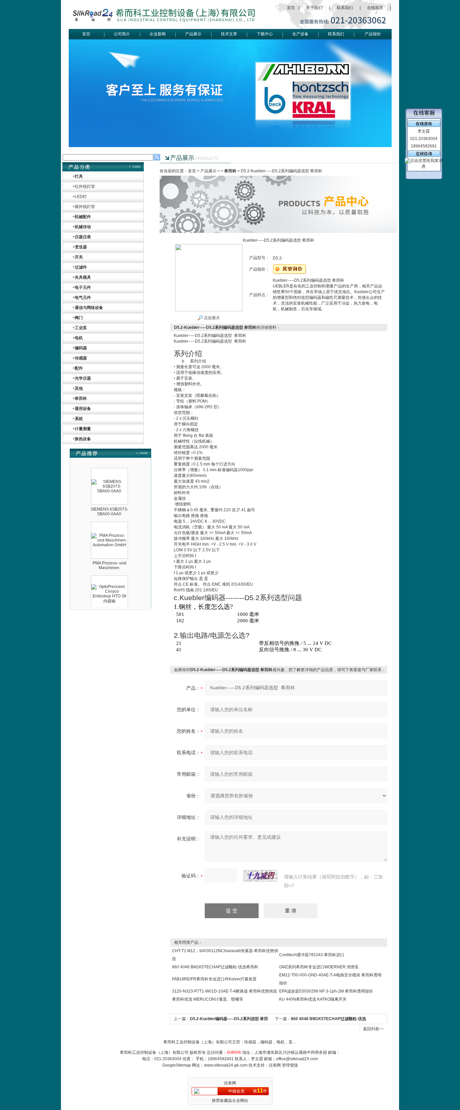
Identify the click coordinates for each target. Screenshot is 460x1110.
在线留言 (375, 7)
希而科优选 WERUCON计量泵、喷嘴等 (207, 999)
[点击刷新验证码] (260, 875)
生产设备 (300, 34)
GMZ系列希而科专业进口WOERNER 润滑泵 (319, 967)
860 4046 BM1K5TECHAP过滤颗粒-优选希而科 (215, 967)
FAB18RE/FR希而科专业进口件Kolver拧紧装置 (214, 979)
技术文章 (229, 34)
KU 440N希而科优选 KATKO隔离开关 (313, 999)
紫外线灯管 (85, 206)
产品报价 (373, 34)
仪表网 (275, 1065)
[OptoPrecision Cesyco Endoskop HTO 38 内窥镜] (109, 576)
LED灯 (81, 196)
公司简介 (122, 34)
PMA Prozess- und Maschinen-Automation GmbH (109, 557)
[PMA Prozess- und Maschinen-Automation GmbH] (109, 525)
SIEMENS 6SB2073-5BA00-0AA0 (109, 501)
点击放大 (211, 317)
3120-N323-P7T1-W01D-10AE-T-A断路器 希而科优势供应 (224, 991)
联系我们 (345, 7)
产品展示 (193, 34)
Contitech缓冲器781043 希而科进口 (311, 954)
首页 (291, 7)
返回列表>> (373, 1029)
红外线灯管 (85, 186)
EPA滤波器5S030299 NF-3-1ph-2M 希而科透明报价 (326, 991)
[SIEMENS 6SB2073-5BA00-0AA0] (109, 471)
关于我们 (314, 7)
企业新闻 (158, 34)
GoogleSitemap (176, 1065)
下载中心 (265, 34)
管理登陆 (290, 1065)
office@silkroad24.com (297, 1058)
